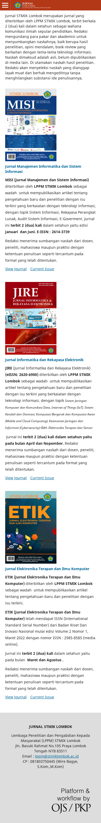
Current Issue (42, 268)
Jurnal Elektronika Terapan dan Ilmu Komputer (47, 568)
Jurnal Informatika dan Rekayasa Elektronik (44, 359)
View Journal (16, 268)
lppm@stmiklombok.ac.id (57, 756)
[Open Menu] (5, 5)
